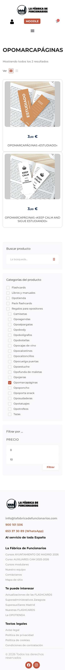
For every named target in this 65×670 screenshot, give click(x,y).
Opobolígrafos (23, 335)
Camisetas (20, 314)
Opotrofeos (21, 409)
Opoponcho (21, 387)
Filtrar (51, 467)
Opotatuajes (21, 403)
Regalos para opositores (27, 308)
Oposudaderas (23, 398)
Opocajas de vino (25, 345)
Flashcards (19, 287)
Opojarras (20, 377)
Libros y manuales (23, 292)
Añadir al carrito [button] (32, 123)
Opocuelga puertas (26, 361)
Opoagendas (22, 319)
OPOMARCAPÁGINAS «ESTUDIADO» (32, 145)
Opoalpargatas (23, 324)
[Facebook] (5, 543)
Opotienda (19, 298)
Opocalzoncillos (24, 356)
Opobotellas (21, 340)
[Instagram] (8, 543)
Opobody (20, 329)
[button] (32, 31)
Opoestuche (22, 366)
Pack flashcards (22, 303)
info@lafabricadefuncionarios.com (31, 518)
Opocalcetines (23, 350)
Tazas (17, 414)
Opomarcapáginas (26, 382)
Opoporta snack (24, 393)
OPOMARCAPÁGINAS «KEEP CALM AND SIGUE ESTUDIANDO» (32, 219)
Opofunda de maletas (28, 372)
